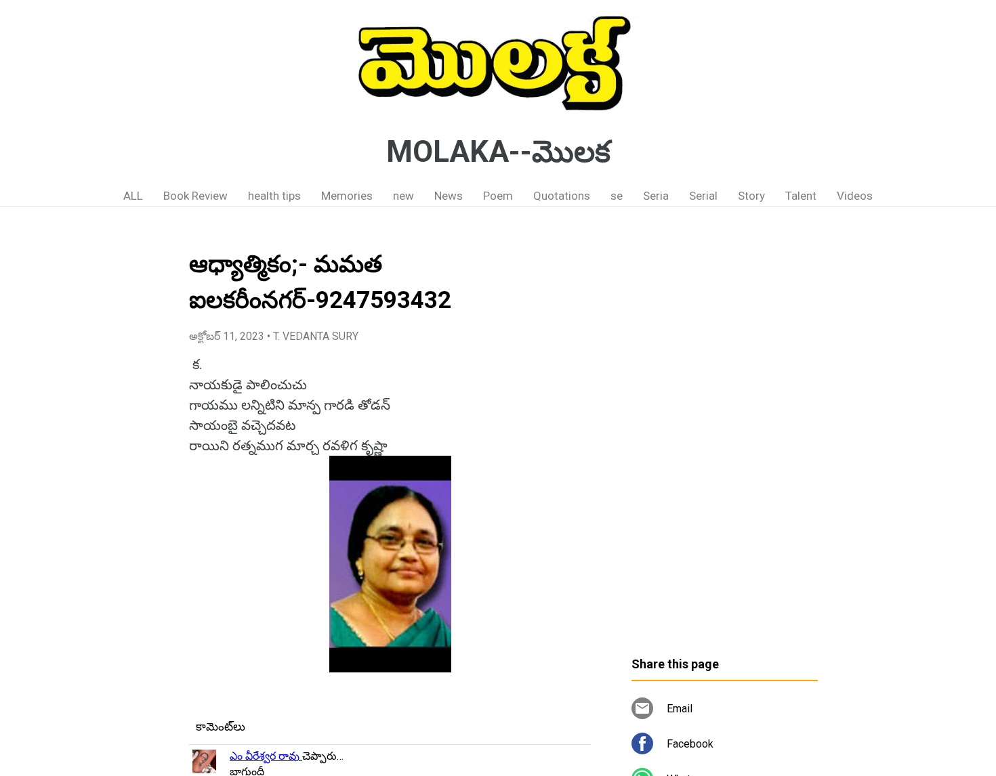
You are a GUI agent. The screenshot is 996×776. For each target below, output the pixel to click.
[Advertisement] (724, 437)
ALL (133, 195)
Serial (703, 195)
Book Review (195, 195)
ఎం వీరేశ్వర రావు (266, 756)
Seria (656, 195)
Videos (855, 195)
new (403, 195)
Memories (347, 195)
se (616, 195)
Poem (498, 195)
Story (751, 195)
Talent (800, 195)
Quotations (561, 195)
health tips (274, 195)
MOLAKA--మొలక (498, 151)
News (448, 195)
